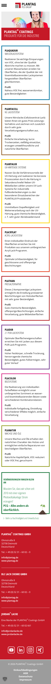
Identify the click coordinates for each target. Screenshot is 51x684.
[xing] (39, 650)
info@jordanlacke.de (12, 631)
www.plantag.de (9, 560)
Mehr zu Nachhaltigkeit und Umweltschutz (22, 518)
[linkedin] (20, 650)
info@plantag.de (9, 557)
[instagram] (30, 650)
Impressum (25, 679)
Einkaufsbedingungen (25, 670)
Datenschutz (26, 676)
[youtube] (11, 650)
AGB (25, 673)
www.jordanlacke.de (11, 634)
